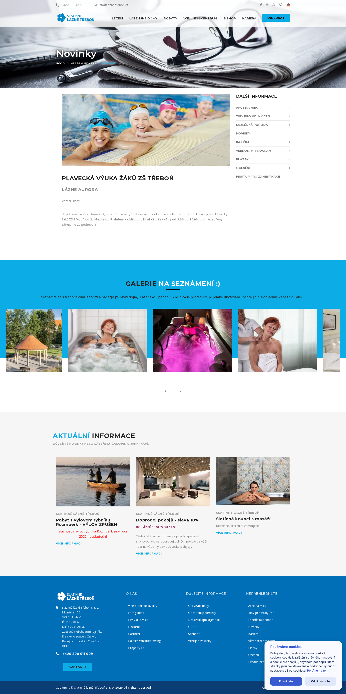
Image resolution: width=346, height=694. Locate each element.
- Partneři (133, 634)
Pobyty (170, 18)
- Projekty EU (135, 648)
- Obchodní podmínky (201, 613)
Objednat (276, 18)
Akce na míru (247, 107)
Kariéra (249, 18)
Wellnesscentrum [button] (200, 18)
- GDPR (191, 627)
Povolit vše (286, 681)
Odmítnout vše (320, 681)
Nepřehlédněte (84, 63)
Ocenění (243, 168)
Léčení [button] (117, 18)
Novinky (109, 63)
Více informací (68, 543)
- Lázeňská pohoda (259, 620)
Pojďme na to (316, 670)
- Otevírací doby (197, 606)
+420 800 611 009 (74, 5)
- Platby (251, 648)
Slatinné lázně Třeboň (77, 514)
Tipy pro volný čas (253, 116)
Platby (242, 159)
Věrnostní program (253, 151)
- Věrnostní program (260, 641)
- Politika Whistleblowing (143, 641)
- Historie (133, 627)
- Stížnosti (193, 634)
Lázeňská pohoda (252, 125)
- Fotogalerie (135, 613)
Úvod (60, 63)
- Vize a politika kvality (142, 606)
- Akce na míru (256, 606)
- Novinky (253, 627)
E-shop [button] (229, 18)
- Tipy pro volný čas (260, 613)
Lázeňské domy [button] (143, 18)
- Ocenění (253, 655)
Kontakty (77, 667)
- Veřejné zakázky (198, 641)
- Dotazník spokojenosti (203, 620)
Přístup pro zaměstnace (258, 176)
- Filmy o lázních (137, 620)
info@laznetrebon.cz (114, 5)
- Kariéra (252, 634)
